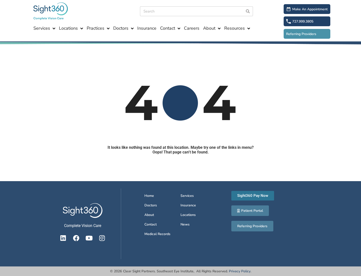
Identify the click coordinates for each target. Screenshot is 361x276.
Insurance (146, 28)
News (185, 224)
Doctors (120, 28)
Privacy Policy (239, 271)
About (209, 28)
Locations (68, 28)
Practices (95, 28)
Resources (234, 28)
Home (149, 195)
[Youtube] (89, 238)
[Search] (248, 11)
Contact (167, 28)
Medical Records (157, 234)
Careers (191, 28)
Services (41, 28)
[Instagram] (102, 238)
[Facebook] (76, 238)
